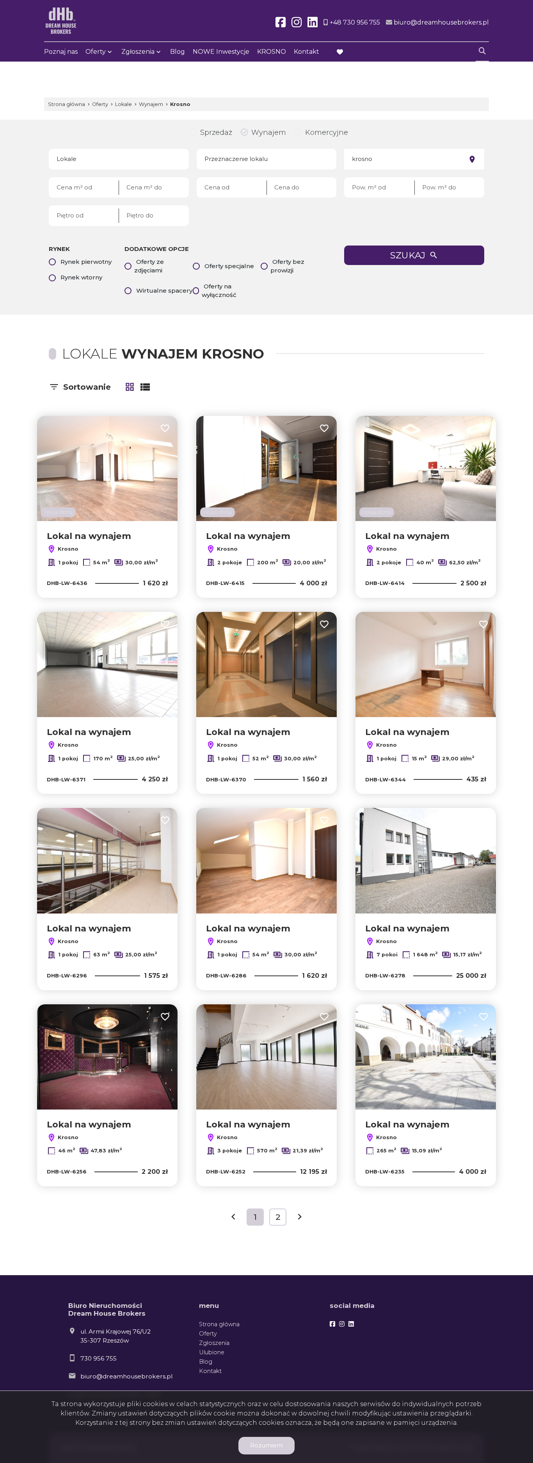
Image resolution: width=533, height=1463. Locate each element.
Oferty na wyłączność (219, 291)
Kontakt (306, 51)
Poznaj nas (61, 51)
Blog (177, 51)
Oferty (95, 51)
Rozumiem (266, 1445)
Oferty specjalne (229, 266)
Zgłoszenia (214, 1342)
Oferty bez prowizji (287, 266)
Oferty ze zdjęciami (149, 266)
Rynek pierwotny (86, 261)
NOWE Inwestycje (221, 51)
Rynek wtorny (81, 277)
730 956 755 (98, 1358)
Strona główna (219, 1324)
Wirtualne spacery (164, 290)
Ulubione (211, 1352)
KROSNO (271, 51)
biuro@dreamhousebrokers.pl (126, 1376)
